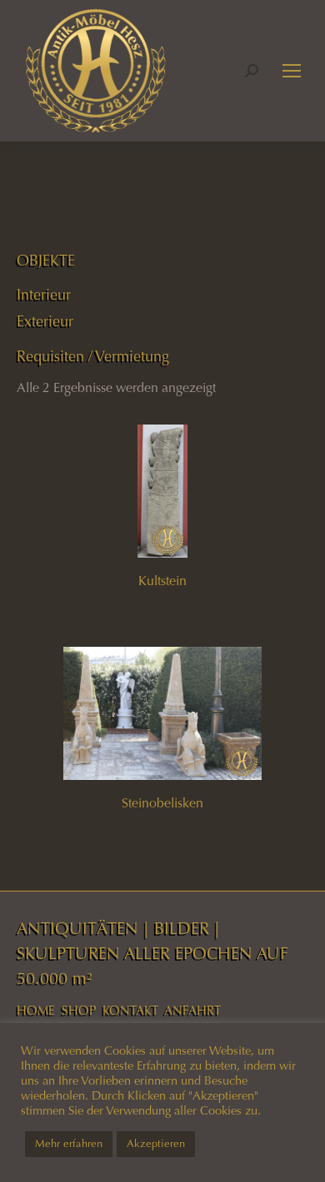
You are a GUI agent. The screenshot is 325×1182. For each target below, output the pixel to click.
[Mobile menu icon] (291, 70)
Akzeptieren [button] (156, 1143)
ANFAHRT (192, 1010)
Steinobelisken (162, 803)
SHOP (79, 1010)
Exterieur (45, 321)
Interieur (44, 295)
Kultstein (162, 581)
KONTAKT (130, 1010)
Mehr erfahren (68, 1143)
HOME (36, 1010)
